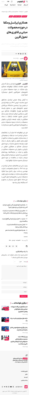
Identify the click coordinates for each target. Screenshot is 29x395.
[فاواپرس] (21, 1)
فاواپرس (21, 58)
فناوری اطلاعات (17, 16)
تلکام (11, 16)
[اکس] (13, 387)
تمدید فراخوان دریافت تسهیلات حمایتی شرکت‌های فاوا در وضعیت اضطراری (19, 309)
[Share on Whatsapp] (23, 54)
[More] (16, 54)
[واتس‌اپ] (2, 387)
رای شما (25, 261)
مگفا (10, 240)
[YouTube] (11, 387)
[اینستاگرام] (9, 387)
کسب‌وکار (7, 309)
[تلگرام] (5, 387)
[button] (26, 1)
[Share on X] (25, 54)
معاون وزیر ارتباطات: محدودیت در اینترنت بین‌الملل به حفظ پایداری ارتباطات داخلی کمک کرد (15, 213)
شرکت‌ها (24, 16)
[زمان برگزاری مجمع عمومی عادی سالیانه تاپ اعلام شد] (5, 328)
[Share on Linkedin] (21, 54)
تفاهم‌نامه (18, 240)
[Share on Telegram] (18, 54)
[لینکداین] (7, 387)
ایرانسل (13, 240)
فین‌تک (7, 319)
